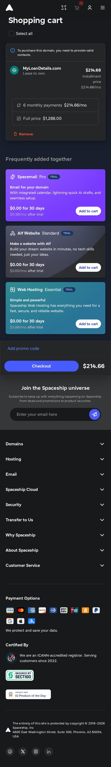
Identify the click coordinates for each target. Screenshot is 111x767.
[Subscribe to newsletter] (94, 414)
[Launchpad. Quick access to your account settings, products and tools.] (63, 7)
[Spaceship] (9, 7)
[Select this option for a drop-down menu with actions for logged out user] (89, 7)
